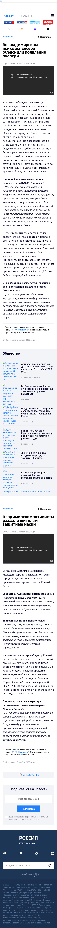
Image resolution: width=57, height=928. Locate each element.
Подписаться (28, 808)
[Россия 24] (22, 22)
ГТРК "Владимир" (20, 329)
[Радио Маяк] (48, 24)
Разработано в (27, 874)
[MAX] (34, 28)
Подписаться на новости (28, 789)
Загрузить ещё (31, 774)
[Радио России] (35, 23)
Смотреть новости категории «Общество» (25, 491)
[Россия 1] (9, 22)
